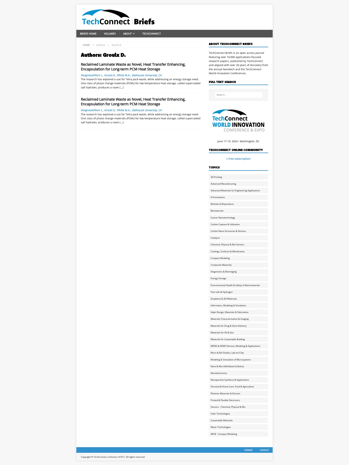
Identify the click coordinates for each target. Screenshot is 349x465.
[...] (122, 87)
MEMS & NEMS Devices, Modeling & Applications (235, 346)
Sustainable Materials (222, 420)
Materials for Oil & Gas (222, 332)
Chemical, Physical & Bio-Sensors (227, 244)
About (127, 33)
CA (160, 75)
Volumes (110, 33)
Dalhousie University (144, 75)
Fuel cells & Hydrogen (222, 292)
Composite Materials (221, 264)
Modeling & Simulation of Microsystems (231, 359)
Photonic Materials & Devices (225, 393)
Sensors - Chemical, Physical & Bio (228, 406)
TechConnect (151, 33)
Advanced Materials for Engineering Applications (235, 190)
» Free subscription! (238, 158)
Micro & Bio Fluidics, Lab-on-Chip (227, 352)
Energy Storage (218, 278)
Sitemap (248, 450)
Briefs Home (88, 33)
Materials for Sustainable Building (228, 339)
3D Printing (216, 177)
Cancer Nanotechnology (223, 217)
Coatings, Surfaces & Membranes (228, 251)
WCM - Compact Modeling (224, 434)
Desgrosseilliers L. (92, 75)
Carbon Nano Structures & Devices (228, 231)
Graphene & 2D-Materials (224, 298)
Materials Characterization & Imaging (230, 318)
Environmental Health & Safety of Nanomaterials (235, 285)
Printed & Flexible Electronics (225, 400)
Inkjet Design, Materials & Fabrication (229, 312)
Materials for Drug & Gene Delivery (228, 325)
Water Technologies (221, 427)
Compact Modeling (220, 258)
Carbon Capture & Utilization (225, 224)
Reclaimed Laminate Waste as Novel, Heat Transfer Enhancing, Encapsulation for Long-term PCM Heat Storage (133, 66)
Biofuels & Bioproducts (222, 203)
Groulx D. (110, 75)
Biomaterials (217, 210)
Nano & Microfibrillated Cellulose (227, 366)
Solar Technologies (220, 413)
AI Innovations (218, 197)
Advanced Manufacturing (223, 183)
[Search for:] (238, 95)
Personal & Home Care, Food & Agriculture (232, 386)
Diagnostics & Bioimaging (224, 271)
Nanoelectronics (219, 373)
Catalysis (215, 237)
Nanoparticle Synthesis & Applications (230, 379)
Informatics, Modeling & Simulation (228, 305)
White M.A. (123, 75)
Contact (264, 450)
